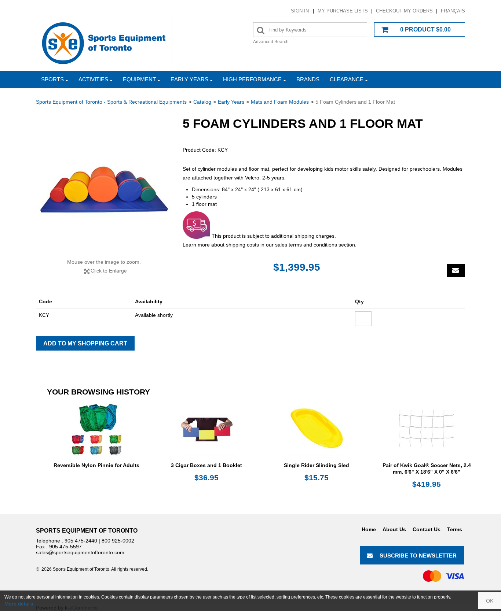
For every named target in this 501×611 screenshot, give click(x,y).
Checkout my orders (404, 11)
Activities (93, 79)
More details (18, 604)
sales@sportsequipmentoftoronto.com (80, 552)
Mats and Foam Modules (280, 102)
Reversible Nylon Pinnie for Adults (96, 465)
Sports (52, 79)
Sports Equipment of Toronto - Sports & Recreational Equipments (111, 102)
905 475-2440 (81, 541)
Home (369, 529)
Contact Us (426, 529)
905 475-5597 (65, 546)
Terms (454, 529)
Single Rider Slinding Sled (316, 465)
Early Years (189, 79)
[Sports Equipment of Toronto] (104, 43)
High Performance (252, 79)
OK (489, 601)
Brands (307, 79)
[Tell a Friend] (456, 270)
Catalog (202, 102)
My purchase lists (343, 11)
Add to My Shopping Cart (85, 343)
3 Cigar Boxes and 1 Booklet (206, 465)
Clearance (346, 79)
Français (453, 11)
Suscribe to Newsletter (418, 555)
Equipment (139, 79)
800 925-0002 (118, 541)
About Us (394, 529)
